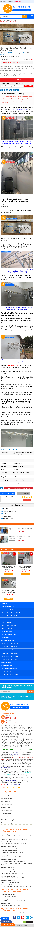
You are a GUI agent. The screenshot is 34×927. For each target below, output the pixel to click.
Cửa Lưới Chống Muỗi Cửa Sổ (9, 647)
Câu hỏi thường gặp (6, 813)
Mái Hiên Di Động (6, 662)
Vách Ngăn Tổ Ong (6, 631)
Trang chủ (4, 603)
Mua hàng (8, 574)
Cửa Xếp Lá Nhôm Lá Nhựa (9, 634)
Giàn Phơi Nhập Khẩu (7, 628)
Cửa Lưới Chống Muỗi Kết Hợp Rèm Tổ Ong (14, 678)
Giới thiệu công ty (5, 795)
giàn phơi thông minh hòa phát (25, 488)
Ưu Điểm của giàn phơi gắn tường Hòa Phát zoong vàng (17, 96)
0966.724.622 (19, 83)
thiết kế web (16, 925)
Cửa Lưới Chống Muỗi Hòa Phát (10, 644)
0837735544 (10, 723)
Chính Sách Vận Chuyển (7, 804)
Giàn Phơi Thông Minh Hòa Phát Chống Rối (13, 612)
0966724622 (18, 1)
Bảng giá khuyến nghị (6, 810)
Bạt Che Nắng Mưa (6, 665)
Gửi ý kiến (27, 499)
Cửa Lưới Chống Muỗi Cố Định (9, 650)
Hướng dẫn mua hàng (6, 823)
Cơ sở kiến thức (5, 816)
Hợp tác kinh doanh (6, 807)
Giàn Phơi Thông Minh (13, 20)
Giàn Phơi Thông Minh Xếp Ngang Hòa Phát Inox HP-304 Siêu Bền (25, 567)
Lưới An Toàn (5, 637)
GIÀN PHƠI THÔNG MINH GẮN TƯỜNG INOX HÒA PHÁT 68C (20, 537)
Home (3, 20)
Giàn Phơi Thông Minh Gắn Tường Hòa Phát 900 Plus (8, 592)
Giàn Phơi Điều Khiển (7, 622)
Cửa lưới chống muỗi (7, 640)
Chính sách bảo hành (6, 798)
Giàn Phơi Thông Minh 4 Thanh (10, 619)
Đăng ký (30, 691)
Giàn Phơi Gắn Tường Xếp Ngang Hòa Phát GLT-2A (8, 567)
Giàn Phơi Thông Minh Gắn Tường (9, 21)
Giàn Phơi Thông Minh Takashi (9, 625)
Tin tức (3, 681)
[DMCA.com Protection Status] (28, 922)
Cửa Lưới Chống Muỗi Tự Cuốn (10, 653)
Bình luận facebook (23, 493)
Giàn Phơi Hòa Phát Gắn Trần (9, 609)
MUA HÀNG (17, 80)
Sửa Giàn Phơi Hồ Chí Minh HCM (10, 675)
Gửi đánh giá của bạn (8, 493)
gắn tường (7, 488)
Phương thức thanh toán (7, 826)
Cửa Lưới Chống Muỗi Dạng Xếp (10, 659)
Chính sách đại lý (5, 801)
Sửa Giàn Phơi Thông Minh (9, 668)
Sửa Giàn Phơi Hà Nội (7, 671)
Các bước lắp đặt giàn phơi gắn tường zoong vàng (16, 99)
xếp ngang (13, 488)
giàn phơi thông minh (19, 109)
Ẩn (24, 94)
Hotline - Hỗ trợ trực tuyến (7, 820)
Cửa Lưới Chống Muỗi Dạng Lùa (10, 656)
